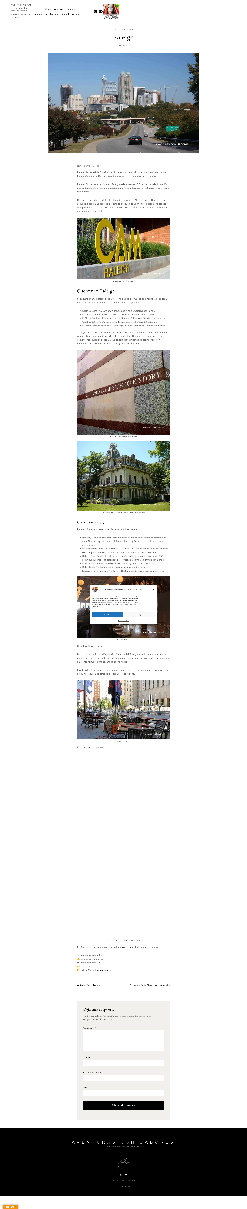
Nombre (87, 1057)
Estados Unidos (127, 29)
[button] (153, 589)
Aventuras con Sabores (21, 6)
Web (85, 1087)
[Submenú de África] (52, 9)
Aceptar (107, 614)
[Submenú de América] (64, 9)
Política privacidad (123, 621)
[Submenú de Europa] (74, 9)
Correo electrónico (92, 1072)
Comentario (89, 1028)
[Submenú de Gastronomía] (48, 14)
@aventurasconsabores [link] (100, 970)
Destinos (116, 29)
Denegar (139, 614)
